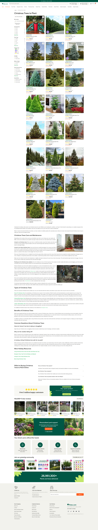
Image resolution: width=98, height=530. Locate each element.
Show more (16, 45)
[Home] (5, 4)
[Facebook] (74, 511)
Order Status (34, 505)
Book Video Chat (49, 428)
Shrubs (25, 6)
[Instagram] (68, 511)
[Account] (91, 4)
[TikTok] (71, 511)
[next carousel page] (84, 406)
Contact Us (16, 497)
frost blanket (27, 280)
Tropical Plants (44, 6)
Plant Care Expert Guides (18, 509)
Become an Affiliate (17, 516)
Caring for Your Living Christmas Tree (22, 356)
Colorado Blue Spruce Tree (19, 298)
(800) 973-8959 (49, 431)
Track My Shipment (35, 494)
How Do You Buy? (66, 394)
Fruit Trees (13, 6)
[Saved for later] (43, 17)
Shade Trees (38, 6)
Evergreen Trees (20, 6)
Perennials (50, 6)
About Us (16, 505)
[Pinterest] (79, 511)
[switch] (15, 21)
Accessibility (52, 513)
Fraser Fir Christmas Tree (19, 293)
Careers (15, 507)
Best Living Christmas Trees (20, 358)
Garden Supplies (63, 6)
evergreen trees (44, 307)
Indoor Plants (56, 6)
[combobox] (19, 16)
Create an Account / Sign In (37, 496)
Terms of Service (52, 511)
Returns (51, 509)
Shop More (70, 6)
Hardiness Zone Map (35, 513)
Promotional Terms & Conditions (55, 516)
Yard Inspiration (17, 518)
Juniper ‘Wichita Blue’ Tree (19, 303)
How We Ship (34, 511)
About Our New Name (36, 516)
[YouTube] (76, 511)
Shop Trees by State (17, 511)
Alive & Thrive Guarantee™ (54, 507)
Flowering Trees (31, 6)
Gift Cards (16, 513)
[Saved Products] (93, 4)
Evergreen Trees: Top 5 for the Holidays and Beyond (25, 354)
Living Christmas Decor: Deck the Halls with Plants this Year (26, 351)
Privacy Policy (52, 505)
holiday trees (32, 271)
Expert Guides (75, 6)
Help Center (34, 509)
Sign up (80, 494)
